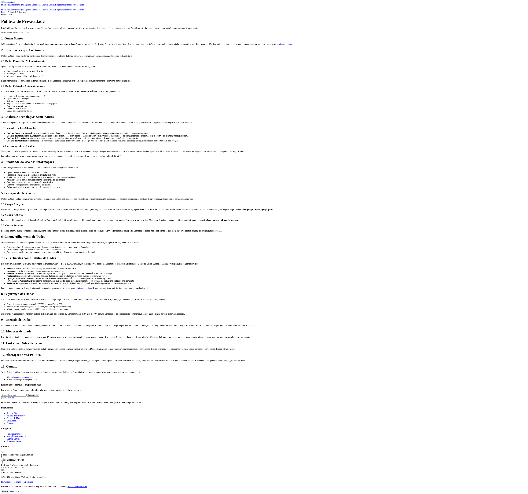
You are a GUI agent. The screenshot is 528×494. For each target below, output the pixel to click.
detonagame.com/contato (22, 377)
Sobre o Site (12, 413)
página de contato (284, 44)
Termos (17, 482)
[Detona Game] (8, 398)
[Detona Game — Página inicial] (8, 2)
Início (3, 5)
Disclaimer (11, 420)
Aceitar (5, 491)
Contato (80, 5)
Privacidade (6, 482)
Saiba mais (14, 491)
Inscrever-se (33, 395)
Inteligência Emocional (31, 5)
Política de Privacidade (16, 416)
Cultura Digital (48, 5)
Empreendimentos (63, 5)
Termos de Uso (13, 418)
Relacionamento (14, 5)
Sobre (73, 5)
